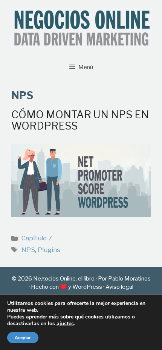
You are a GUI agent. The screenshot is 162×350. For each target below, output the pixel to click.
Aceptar (23, 338)
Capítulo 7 (36, 238)
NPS (28, 249)
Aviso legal (119, 287)
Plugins (49, 249)
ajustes (65, 323)
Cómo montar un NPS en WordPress (80, 120)
